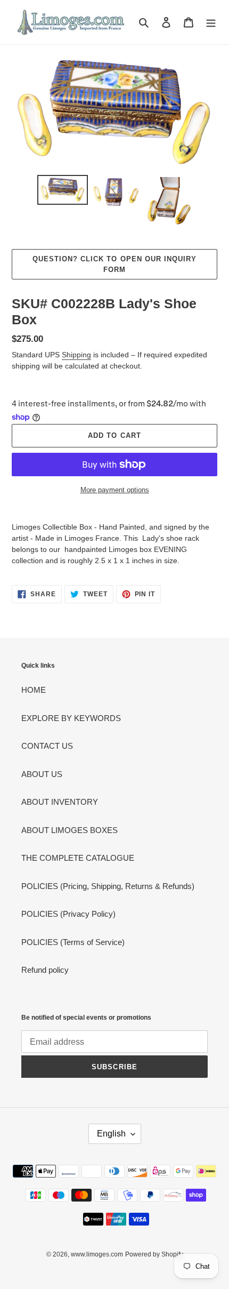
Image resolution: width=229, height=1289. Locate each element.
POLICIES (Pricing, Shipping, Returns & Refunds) (107, 886)
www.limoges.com (97, 1254)
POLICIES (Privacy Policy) (68, 913)
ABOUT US (41, 774)
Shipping (76, 354)
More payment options (114, 490)
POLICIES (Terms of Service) (73, 942)
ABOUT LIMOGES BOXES (69, 830)
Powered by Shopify (154, 1254)
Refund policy (45, 969)
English (111, 1133)
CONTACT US (47, 745)
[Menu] (211, 22)
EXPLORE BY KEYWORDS (71, 718)
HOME (33, 689)
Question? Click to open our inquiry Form (114, 264)
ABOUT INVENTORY (59, 801)
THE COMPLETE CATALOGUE (77, 857)
